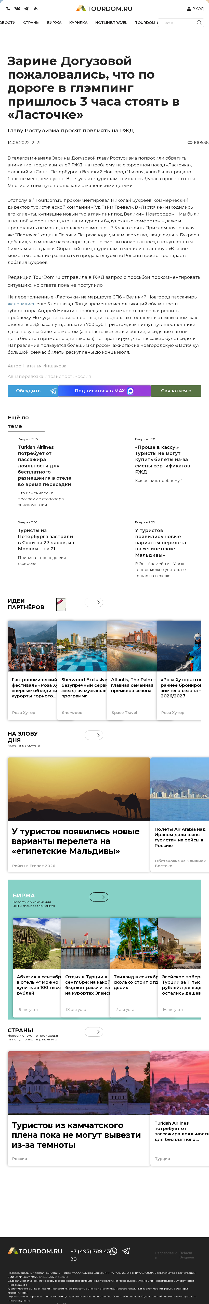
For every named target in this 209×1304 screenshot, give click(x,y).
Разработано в (174, 1255)
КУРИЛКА (78, 22)
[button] (89, 602)
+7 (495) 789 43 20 (90, 1255)
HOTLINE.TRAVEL (111, 22)
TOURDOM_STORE (152, 22)
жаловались (22, 303)
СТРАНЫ (31, 22)
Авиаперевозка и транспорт (40, 376)
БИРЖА (54, 22)
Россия (82, 376)
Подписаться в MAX (100, 391)
